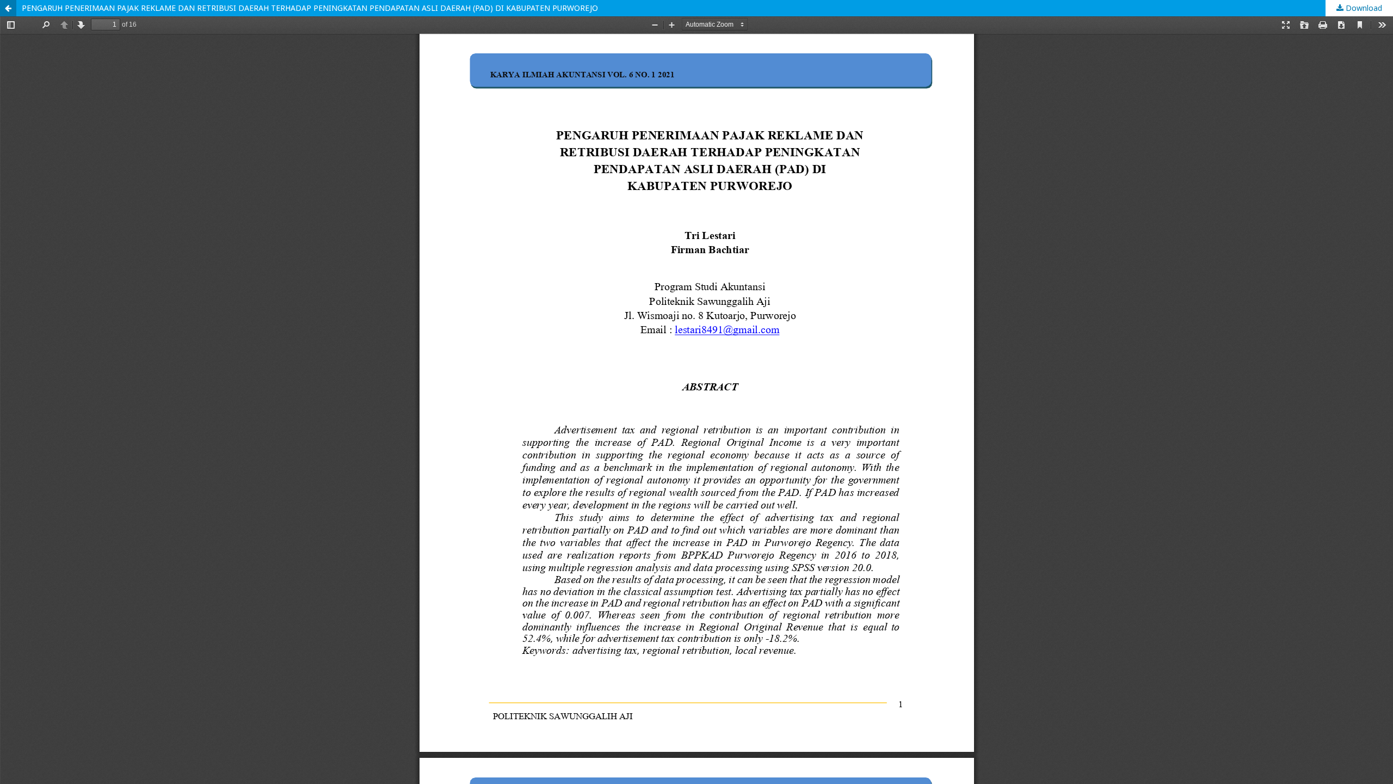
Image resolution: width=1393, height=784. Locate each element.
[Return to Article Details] (8, 8)
